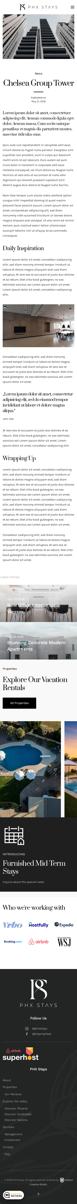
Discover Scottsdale (18, 1114)
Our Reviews (12, 1094)
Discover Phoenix (16, 1108)
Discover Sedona (15, 1120)
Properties (10, 1087)
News (38, 73)
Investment (12, 1140)
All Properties (19, 703)
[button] (72, 7)
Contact (8, 1147)
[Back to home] (38, 7)
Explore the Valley (15, 1101)
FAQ (7, 1154)
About (7, 1080)
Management (13, 1134)
